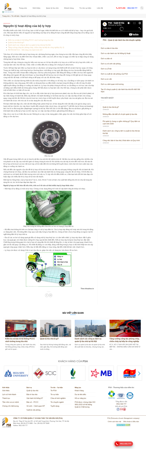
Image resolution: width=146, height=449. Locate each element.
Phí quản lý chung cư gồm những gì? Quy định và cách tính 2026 (121, 122)
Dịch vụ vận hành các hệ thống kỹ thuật (115, 53)
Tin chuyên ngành (57, 402)
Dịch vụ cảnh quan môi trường (112, 84)
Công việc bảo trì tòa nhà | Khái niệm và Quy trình (121, 140)
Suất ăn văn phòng (33, 410)
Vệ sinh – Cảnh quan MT (35, 406)
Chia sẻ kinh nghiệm (58, 398)
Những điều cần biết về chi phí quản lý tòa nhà (120, 114)
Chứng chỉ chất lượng (10, 406)
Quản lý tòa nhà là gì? (16, 42)
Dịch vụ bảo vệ (106, 58)
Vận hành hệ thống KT (34, 398)
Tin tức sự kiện (85, 8)
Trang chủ (23, 8)
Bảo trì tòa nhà (31, 394)
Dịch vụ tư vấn (106, 79)
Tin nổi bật (15, 16)
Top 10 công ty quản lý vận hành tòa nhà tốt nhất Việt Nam (120, 90)
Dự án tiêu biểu (80, 394)
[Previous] (7, 373)
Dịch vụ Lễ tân (106, 69)
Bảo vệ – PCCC (32, 402)
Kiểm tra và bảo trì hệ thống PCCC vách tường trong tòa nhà (30, 40)
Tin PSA (54, 390)
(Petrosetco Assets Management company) (125, 418)
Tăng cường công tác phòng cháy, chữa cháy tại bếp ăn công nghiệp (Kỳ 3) (36, 47)
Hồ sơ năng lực (80, 398)
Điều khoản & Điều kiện (131, 421)
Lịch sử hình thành (9, 394)
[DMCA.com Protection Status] (123, 424)
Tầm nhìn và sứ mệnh (10, 402)
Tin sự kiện (55, 394)
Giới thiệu (36, 8)
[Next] (139, 373)
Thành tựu (6, 398)
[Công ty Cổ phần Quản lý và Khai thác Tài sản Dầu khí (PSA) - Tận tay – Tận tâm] (8, 8)
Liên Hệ (100, 8)
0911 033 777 (121, 404)
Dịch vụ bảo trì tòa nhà (109, 48)
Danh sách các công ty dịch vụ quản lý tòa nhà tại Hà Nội (29, 45)
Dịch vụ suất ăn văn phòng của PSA (114, 74)
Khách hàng (69, 8)
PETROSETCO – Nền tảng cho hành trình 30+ (25, 50)
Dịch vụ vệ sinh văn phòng (111, 64)
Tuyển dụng (55, 406)
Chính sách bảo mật (114, 421)
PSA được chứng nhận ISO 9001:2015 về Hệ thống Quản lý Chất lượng (85, 404)
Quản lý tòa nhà (52, 8)
